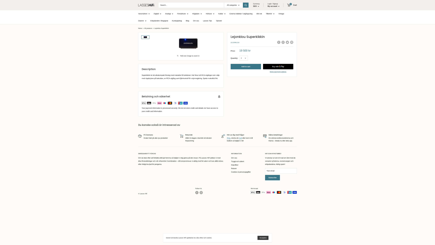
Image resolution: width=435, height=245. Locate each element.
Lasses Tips (207, 21)
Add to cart (245, 66)
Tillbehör (269, 14)
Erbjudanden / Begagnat (159, 21)
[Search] (246, 5)
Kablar (220, 14)
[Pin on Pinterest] (283, 42)
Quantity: (234, 58)
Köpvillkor (234, 165)
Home (140, 28)
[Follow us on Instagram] (201, 192)
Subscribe (272, 178)
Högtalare (195, 14)
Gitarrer (141, 21)
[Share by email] (291, 42)
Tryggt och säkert (237, 161)
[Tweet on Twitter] (287, 42)
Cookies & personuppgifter (241, 172)
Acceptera (263, 238)
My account (273, 6)
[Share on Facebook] (278, 42)
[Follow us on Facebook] (196, 192)
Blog (187, 21)
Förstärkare (181, 14)
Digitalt (156, 14)
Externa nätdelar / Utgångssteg (241, 14)
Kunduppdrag (177, 21)
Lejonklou (235, 42)
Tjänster (219, 21)
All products (148, 28)
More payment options (278, 72)
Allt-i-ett (259, 14)
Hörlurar (209, 14)
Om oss (196, 21)
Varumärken (142, 14)
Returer (234, 168)
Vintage (281, 14)
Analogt (168, 14)
